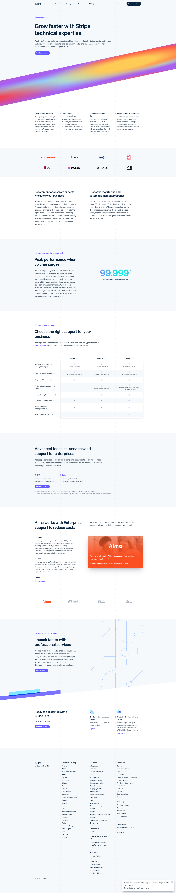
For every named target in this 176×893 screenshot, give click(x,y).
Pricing (91, 4)
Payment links (67, 814)
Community (121, 774)
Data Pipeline (66, 792)
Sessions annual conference (127, 777)
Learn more (40, 670)
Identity (65, 800)
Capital (64, 777)
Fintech (92, 809)
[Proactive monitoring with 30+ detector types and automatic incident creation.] (51, 380)
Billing (64, 774)
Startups (93, 769)
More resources (122, 797)
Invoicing (65, 803)
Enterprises (94, 766)
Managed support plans (125, 827)
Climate (65, 783)
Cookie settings (122, 794)
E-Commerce (94, 777)
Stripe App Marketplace (98, 842)
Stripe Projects (95, 870)
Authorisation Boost (69, 772)
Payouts (65, 820)
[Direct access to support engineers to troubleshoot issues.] (47, 366)
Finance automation (97, 783)
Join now (120, 733)
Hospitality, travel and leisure (100, 814)
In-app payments (96, 789)
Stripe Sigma (66, 829)
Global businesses (96, 786)
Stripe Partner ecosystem (99, 845)
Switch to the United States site (136, 888)
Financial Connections (69, 797)
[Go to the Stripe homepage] (37, 762)
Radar (64, 823)
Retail (92, 831)
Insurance (93, 817)
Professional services (97, 826)
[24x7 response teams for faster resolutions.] (54, 373)
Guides (119, 766)
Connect (65, 786)
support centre (41, 345)
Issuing (64, 806)
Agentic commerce (96, 772)
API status (93, 862)
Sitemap (120, 791)
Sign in (120, 4)
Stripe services (122, 279)
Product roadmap (123, 805)
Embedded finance (96, 780)
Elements (65, 794)
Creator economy (96, 806)
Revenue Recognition (69, 826)
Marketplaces (94, 792)
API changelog (95, 864)
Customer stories (123, 769)
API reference (94, 859)
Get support (121, 825)
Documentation (95, 856)
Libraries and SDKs (96, 867)
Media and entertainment (98, 820)
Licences (120, 788)
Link (63, 809)
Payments (41, 581)
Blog (118, 772)
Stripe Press (121, 814)
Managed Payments (69, 811)
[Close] (172, 882)
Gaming (92, 811)
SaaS (91, 800)
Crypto (64, 789)
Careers (120, 808)
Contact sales (133, 4)
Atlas (64, 769)
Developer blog (95, 873)
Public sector (94, 829)
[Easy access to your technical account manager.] (52, 414)
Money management (97, 794)
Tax (63, 831)
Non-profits (94, 823)
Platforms (93, 797)
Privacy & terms (122, 780)
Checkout (65, 780)
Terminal (65, 834)
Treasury (65, 837)
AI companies (94, 803)
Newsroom (121, 811)
